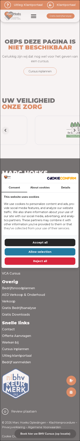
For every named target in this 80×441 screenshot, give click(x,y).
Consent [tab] (14, 187)
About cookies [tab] (40, 187)
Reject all (40, 261)
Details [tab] (65, 187)
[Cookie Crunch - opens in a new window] (61, 178)
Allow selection (40, 252)
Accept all (40, 242)
